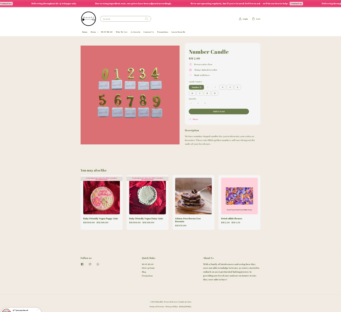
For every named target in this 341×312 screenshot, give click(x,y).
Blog (144, 272)
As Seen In (135, 32)
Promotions (162, 32)
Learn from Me (178, 32)
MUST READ (107, 32)
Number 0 (196, 87)
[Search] (146, 18)
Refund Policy (185, 306)
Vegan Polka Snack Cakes (24, 304)
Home (84, 32)
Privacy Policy (172, 306)
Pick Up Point (148, 268)
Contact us (283, 3)
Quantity (192, 99)
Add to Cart (219, 111)
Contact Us (148, 32)
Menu (93, 32)
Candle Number (195, 81)
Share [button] (195, 119)
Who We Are (121, 32)
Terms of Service (156, 306)
